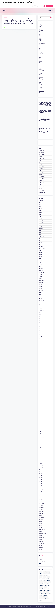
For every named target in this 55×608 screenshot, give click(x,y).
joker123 (40, 22)
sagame (40, 356)
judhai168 (40, 286)
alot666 (40, 232)
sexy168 (40, 368)
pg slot (40, 45)
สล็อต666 (40, 479)
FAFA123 (40, 258)
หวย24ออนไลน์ (41, 517)
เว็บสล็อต (40, 539)
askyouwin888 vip (42, 236)
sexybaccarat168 (42, 374)
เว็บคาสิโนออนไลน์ (42, 529)
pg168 (40, 24)
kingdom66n (41, 288)
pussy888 (40, 35)
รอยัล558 (40, 461)
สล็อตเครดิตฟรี (41, 503)
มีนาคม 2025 (41, 184)
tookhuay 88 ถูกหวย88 (43, 403)
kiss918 (40, 47)
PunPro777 (41, 344)
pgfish (40, 318)
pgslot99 (40, 330)
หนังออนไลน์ (41, 86)
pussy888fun (41, 348)
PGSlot (40, 324)
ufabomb (40, 421)
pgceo (40, 316)
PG (39, 306)
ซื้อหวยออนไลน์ (41, 93)
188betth (40, 208)
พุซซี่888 (40, 455)
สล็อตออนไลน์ (41, 501)
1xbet (40, 210)
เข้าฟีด (41, 559)
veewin (40, 425)
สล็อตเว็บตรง (41, 29)
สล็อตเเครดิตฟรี (41, 598)
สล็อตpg (40, 493)
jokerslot (40, 61)
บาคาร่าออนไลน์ (41, 91)
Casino (40, 250)
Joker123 (40, 278)
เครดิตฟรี (40, 523)
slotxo (40, 38)
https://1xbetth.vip (42, 42)
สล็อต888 (40, 31)
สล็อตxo (40, 63)
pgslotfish (40, 334)
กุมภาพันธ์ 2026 (41, 162)
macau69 (40, 298)
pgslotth (40, 338)
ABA (40, 224)
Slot (45, 585)
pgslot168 (40, 326)
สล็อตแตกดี (41, 509)
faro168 (40, 260)
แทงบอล (40, 545)
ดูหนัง (40, 83)
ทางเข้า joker (41, 53)
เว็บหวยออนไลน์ (41, 541)
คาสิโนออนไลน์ (41, 433)
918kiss (40, 66)
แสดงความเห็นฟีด (43, 561)
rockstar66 (41, 354)
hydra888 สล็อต (41, 272)
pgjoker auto (41, 320)
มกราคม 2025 (41, 188)
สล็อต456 (40, 473)
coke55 (40, 252)
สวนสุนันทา (41, 513)
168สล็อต (40, 204)
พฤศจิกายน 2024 (42, 192)
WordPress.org (42, 563)
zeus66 (40, 429)
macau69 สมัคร (41, 300)
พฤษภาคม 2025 (41, 180)
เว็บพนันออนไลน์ (41, 537)
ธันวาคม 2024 (41, 190)
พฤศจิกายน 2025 (42, 168)
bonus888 (41, 246)
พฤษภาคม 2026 (41, 156)
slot (39, 49)
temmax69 (41, 588)
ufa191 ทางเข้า (41, 409)
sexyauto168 (41, 372)
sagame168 (41, 358)
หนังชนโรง (40, 69)
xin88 (40, 427)
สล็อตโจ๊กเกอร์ (41, 511)
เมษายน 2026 (41, 158)
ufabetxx (40, 419)
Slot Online (41, 382)
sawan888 (41, 362)
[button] (49, 6)
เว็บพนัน (40, 535)
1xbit (40, 214)
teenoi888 (41, 399)
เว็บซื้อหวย (40, 531)
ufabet (40, 417)
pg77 (40, 312)
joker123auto (41, 280)
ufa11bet (40, 405)
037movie (41, 200)
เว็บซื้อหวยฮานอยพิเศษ (42, 533)
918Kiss (40, 218)
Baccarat (40, 238)
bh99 (40, 244)
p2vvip (40, 304)
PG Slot (40, 308)
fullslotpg (40, 80)
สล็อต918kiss (41, 489)
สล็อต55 (40, 475)
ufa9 (40, 415)
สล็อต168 (40, 471)
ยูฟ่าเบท (40, 457)
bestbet (40, 240)
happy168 (40, 266)
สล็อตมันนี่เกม (41, 497)
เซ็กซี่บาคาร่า (41, 525)
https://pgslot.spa (42, 43)
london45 (40, 296)
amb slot (40, 234)
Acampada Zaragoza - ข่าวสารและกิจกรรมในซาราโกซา (20, 2)
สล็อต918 (40, 487)
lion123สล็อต (41, 290)
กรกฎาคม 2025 (41, 176)
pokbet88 (40, 340)
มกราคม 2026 (41, 164)
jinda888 (40, 276)
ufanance (40, 423)
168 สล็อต (40, 202)
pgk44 (40, 322)
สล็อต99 (40, 491)
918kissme (41, 222)
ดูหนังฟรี (40, 73)
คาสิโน (40, 431)
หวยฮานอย (41, 519)
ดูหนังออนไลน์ (41, 52)
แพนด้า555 (41, 547)
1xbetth (40, 212)
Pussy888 (40, 346)
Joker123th (41, 282)
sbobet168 (41, 364)
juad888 (40, 284)
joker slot (40, 54)
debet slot (41, 254)
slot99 (40, 26)
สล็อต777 (40, 481)
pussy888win (41, 350)
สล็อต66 (40, 477)
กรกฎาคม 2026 (41, 152)
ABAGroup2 (41, 226)
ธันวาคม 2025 (41, 166)
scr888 (40, 366)
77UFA (40, 216)
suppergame (41, 395)
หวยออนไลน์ (41, 95)
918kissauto (41, 220)
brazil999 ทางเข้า (42, 248)
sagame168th (41, 70)
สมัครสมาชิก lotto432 (42, 465)
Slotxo (48, 585)
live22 (40, 82)
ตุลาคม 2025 (41, 170)
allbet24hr (41, 228)
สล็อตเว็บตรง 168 (42, 507)
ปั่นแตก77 (40, 451)
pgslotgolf (41, 336)
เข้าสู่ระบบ (41, 557)
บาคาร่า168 (41, 77)
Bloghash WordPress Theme (44, 606)
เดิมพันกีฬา (41, 527)
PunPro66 (40, 342)
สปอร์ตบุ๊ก (40, 463)
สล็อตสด (40, 499)
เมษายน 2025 (41, 182)
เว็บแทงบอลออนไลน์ (42, 543)
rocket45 (40, 352)
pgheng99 (41, 79)
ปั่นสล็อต (40, 447)
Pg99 (40, 314)
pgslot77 (40, 88)
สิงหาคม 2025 (41, 174)
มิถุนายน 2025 (41, 178)
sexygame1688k (42, 378)
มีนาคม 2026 (41, 160)
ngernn (40, 302)
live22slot (40, 294)
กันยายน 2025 (41, 172)
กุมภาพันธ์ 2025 (41, 186)
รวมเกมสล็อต (41, 459)
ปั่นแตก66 (40, 89)
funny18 (40, 264)
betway (40, 242)
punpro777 (41, 92)
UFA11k (40, 407)
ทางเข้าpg (40, 439)
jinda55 (40, 25)
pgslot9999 (41, 332)
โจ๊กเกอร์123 (41, 56)
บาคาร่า (40, 36)
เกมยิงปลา (40, 521)
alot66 (40, 230)
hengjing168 (41, 268)
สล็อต (40, 57)
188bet (40, 206)
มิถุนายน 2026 (41, 154)
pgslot (40, 34)
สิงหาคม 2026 (41, 150)
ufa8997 (40, 413)
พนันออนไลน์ (41, 453)
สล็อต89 (40, 485)
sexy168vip (41, 370)
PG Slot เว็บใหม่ (41, 310)
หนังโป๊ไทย (40, 40)
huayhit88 (41, 270)
